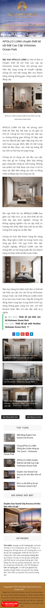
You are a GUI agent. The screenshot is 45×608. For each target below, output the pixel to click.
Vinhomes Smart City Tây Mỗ (18, 597)
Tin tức (14, 54)
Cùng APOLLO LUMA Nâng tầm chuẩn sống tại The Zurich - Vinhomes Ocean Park (21, 380)
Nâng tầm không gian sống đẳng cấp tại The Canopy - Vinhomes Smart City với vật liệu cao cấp (22, 403)
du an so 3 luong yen (12, 552)
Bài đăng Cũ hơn (34, 417)
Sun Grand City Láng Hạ (16, 592)
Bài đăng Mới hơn (10, 417)
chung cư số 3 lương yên (23, 545)
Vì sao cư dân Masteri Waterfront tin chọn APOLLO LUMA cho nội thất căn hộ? (20, 356)
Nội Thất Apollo (12, 600)
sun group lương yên (29, 555)
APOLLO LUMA (31, 213)
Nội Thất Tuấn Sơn (30, 600)
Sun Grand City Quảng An (18, 595)
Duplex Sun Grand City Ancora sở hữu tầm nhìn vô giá (29, 474)
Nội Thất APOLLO (25, 603)
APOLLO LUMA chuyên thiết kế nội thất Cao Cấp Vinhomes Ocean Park (28, 463)
